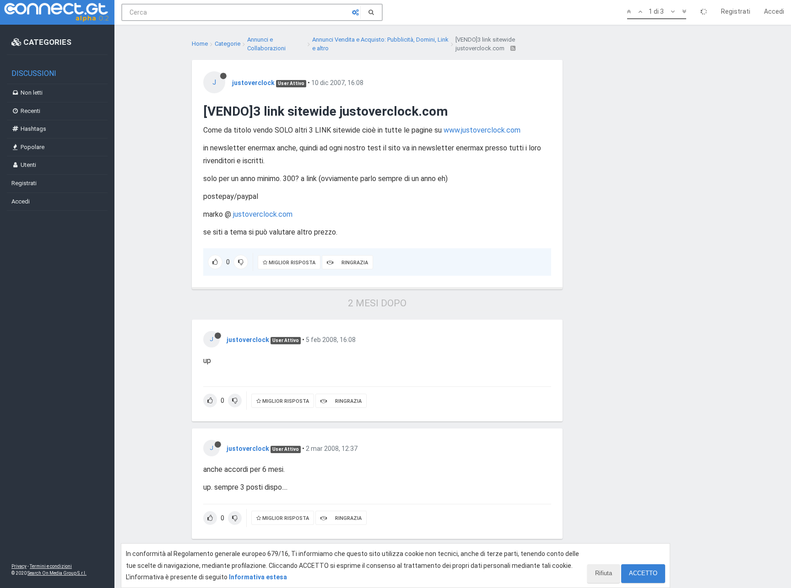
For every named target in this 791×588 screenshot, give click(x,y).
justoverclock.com (263, 214)
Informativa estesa (258, 577)
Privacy (19, 566)
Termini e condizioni (51, 566)
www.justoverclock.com (482, 130)
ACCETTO (643, 573)
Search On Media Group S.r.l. (57, 573)
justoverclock (253, 82)
